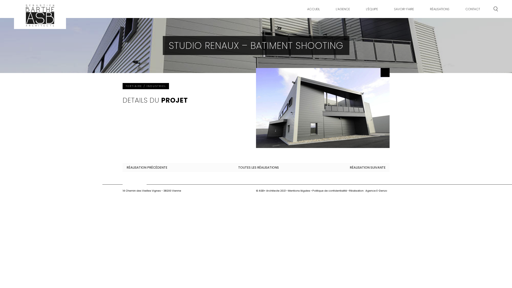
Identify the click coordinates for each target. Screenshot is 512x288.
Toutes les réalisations (258, 167)
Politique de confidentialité (329, 190)
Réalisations (439, 9)
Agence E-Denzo (376, 190)
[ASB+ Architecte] (40, 15)
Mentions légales (299, 190)
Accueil (313, 9)
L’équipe (372, 9)
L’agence (343, 9)
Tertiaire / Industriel (146, 86)
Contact (472, 9)
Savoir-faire (404, 9)
